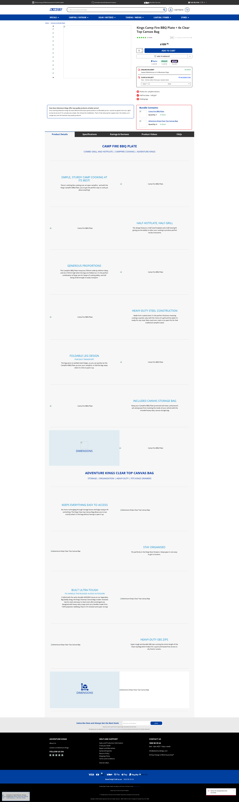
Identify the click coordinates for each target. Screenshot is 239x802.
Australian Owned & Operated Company (105, 2)
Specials (53, 17)
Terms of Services (110, 729)
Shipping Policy (104, 756)
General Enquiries (105, 751)
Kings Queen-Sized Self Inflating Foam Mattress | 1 (17, 797)
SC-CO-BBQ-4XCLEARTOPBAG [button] (182, 37)
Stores (184, 17)
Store (169, 84)
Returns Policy (104, 753)
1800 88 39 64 (128, 779)
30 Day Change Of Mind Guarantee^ (49, 2)
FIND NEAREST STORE (185, 77)
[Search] (165, 9)
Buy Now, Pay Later (155, 2)
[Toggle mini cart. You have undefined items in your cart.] (187, 9)
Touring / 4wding (134, 17)
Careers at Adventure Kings (59, 748)
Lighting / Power (161, 17)
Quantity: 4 (152, 124)
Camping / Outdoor (78, 17)
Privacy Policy (117, 729)
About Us (52, 743)
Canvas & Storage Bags (58, 23)
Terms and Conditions (107, 759)
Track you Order (105, 746)
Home (47, 23)
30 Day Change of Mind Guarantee (161, 755)
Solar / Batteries (106, 17)
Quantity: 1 (152, 115)
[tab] (60, 134)
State (144, 84)
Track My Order (194, 2)
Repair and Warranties (107, 748)
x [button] (28, 793)
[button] (172, 37)
